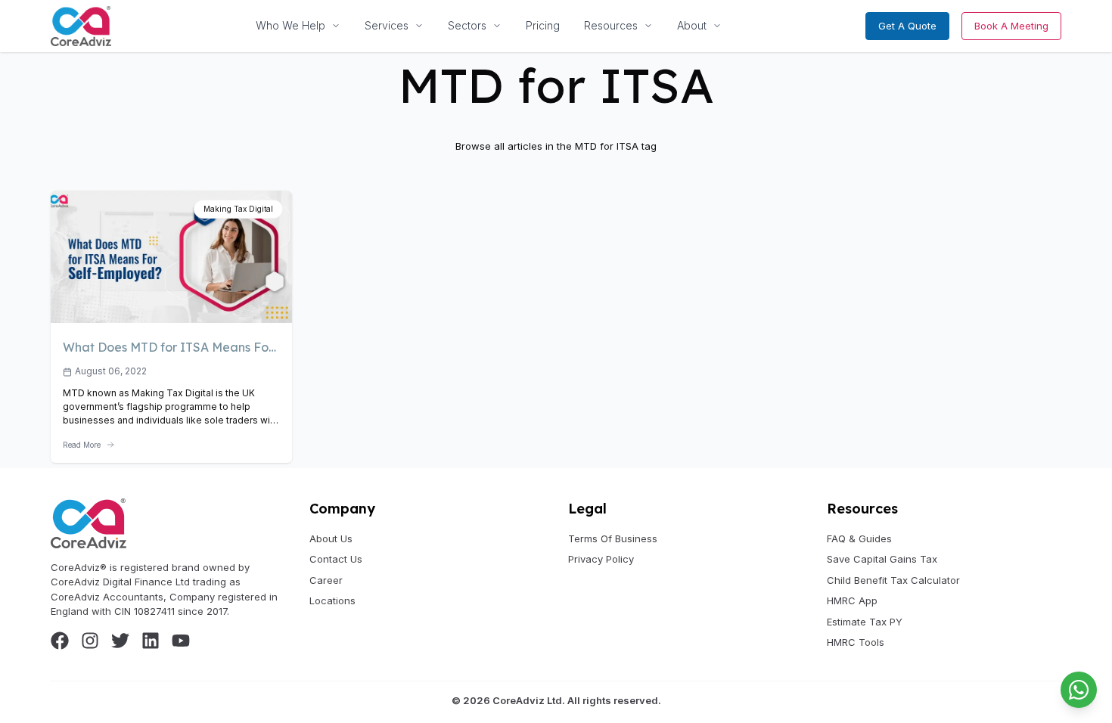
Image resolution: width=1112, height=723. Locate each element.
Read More (82, 444)
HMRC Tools (855, 642)
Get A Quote (907, 26)
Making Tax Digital (238, 208)
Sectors (467, 25)
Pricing (543, 25)
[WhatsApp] (1079, 690)
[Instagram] (90, 640)
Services (386, 25)
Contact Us (335, 559)
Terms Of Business (612, 538)
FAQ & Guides (859, 538)
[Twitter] (120, 640)
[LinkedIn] (150, 640)
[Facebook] (60, 640)
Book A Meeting (1011, 26)
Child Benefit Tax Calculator (893, 580)
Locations (332, 600)
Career (326, 580)
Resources (611, 25)
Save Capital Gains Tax (882, 559)
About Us (331, 538)
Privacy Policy (601, 559)
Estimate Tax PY (864, 622)
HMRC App (852, 600)
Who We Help (290, 25)
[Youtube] (181, 640)
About (692, 25)
